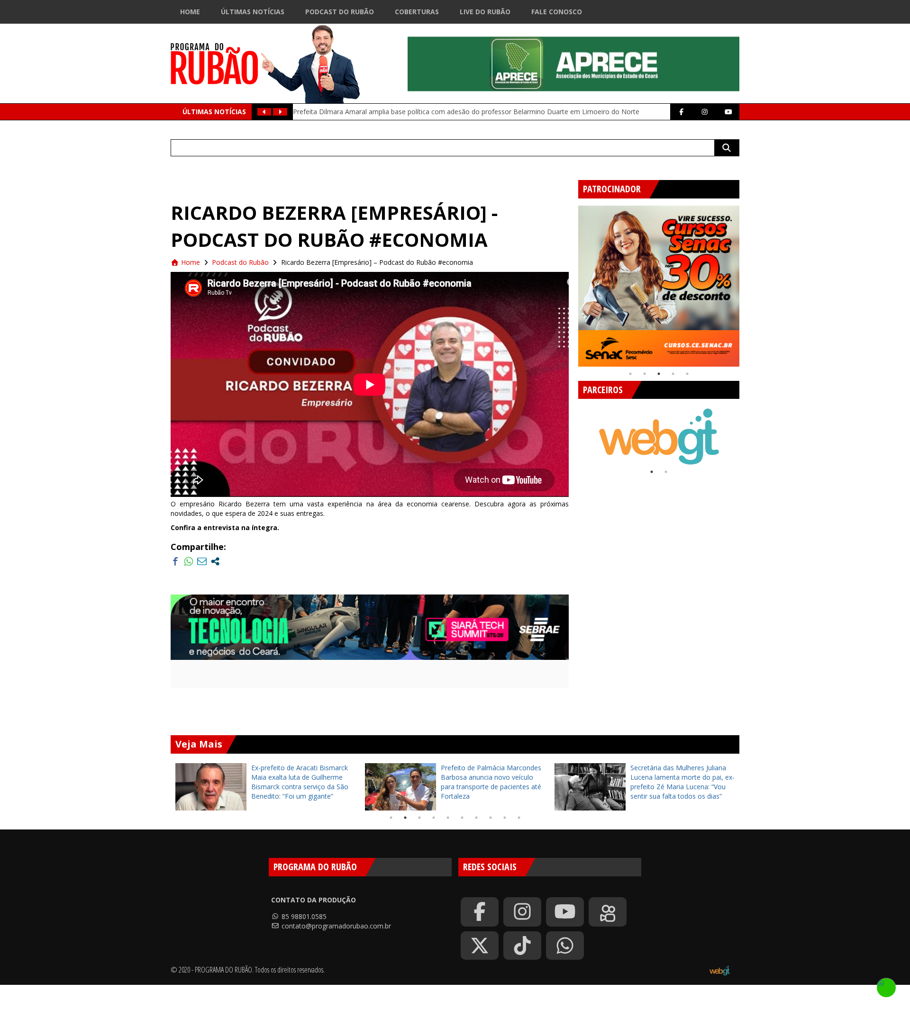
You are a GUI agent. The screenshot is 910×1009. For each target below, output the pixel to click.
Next (746, 282)
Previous (571, 282)
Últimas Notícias (252, 11)
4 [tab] (673, 373)
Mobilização (320, 106)
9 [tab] (505, 817)
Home (190, 11)
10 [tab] (519, 817)
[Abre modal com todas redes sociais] (215, 561)
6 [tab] (462, 817)
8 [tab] (490, 817)
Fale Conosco (556, 11)
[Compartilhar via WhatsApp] (188, 561)
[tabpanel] (658, 286)
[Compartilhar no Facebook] (175, 561)
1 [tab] (630, 373)
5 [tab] (687, 373)
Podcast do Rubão (339, 11)
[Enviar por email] (202, 561)
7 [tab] (476, 817)
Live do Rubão (485, 11)
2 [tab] (644, 373)
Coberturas (417, 11)
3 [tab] (659, 373)
